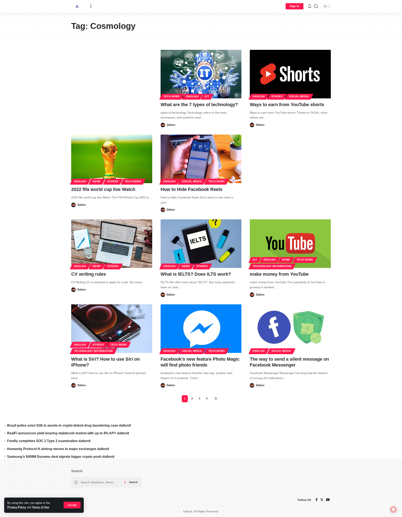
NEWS (97, 181)
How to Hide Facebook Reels (191, 189)
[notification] (310, 6)
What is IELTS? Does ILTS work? (196, 274)
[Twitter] (322, 500)
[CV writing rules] (111, 243)
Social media (299, 96)
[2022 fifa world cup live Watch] (111, 159)
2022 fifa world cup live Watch (103, 189)
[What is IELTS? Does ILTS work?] (201, 243)
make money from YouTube (279, 274)
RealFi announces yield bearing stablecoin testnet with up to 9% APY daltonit (68, 433)
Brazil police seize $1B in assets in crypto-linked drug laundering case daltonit (69, 425)
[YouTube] (328, 500)
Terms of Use (40, 507)
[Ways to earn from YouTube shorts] (290, 74)
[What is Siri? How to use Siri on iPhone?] (111, 328)
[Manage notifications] (393, 509)
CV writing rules (88, 274)
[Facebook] (316, 500)
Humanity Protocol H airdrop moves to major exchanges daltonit (58, 449)
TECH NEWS (172, 96)
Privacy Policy (16, 507)
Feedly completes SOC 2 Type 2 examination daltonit (48, 441)
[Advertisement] (111, 80)
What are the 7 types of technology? (199, 104)
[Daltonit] (77, 6)
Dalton (171, 124)
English (192, 96)
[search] (316, 6)
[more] (91, 6)
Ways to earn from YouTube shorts (287, 104)
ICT (207, 96)
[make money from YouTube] (290, 243)
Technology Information (272, 266)
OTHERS (277, 96)
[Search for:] (101, 482)
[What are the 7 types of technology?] (201, 74)
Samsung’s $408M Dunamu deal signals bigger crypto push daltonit (60, 456)
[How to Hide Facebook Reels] (201, 159)
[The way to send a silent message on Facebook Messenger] (290, 328)
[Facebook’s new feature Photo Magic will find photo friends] (201, 328)
